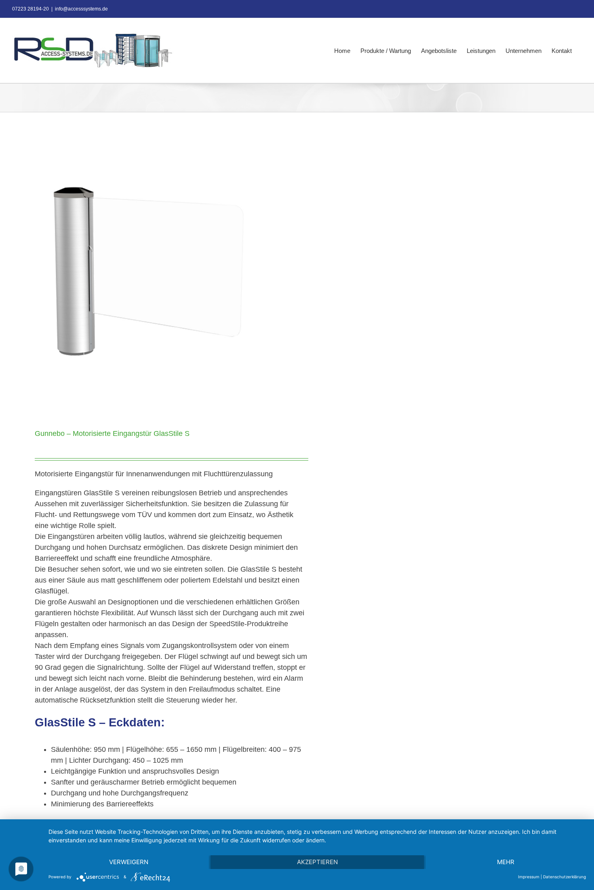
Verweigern (128, 862)
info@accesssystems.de (81, 9)
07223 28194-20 (30, 9)
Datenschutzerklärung (564, 876)
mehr (505, 862)
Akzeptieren (317, 862)
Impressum (528, 876)
